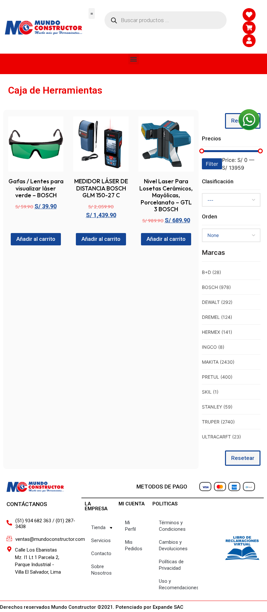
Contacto (101, 553)
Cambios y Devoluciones (173, 545)
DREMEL (217, 317)
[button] (92, 13)
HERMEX (217, 332)
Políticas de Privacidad (171, 565)
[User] (249, 40)
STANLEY (217, 407)
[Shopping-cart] (249, 27)
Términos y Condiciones (172, 526)
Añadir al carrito (35, 239)
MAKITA (218, 362)
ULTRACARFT (221, 436)
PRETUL (217, 377)
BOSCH (216, 287)
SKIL (210, 392)
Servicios (101, 540)
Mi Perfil (130, 526)
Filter (212, 164)
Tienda (98, 527)
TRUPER (218, 421)
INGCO (213, 347)
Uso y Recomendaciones (178, 584)
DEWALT (217, 302)
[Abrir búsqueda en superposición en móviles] (165, 20)
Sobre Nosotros (101, 570)
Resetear (242, 458)
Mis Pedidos (133, 545)
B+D (211, 272)
